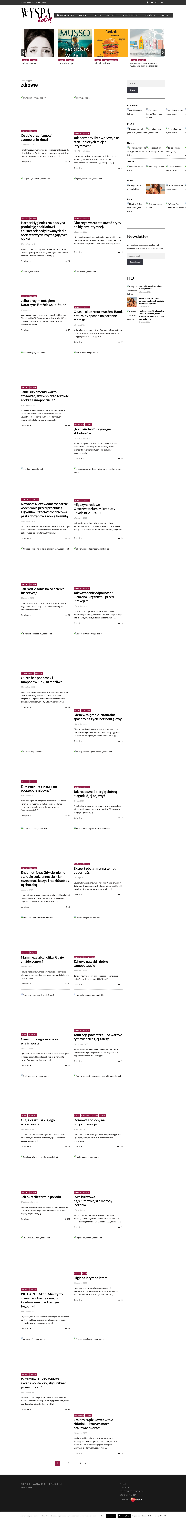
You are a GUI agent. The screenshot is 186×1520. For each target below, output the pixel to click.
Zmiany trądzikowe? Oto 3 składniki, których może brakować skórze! (93, 1424)
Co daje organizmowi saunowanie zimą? (36, 137)
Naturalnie (32, 1034)
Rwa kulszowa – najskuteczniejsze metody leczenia (93, 1201)
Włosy (141, 60)
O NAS (123, 1484)
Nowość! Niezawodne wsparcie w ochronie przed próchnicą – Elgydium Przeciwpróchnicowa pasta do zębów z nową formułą (44, 510)
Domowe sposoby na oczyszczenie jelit (89, 1122)
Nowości (106, 60)
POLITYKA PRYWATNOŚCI (132, 1491)
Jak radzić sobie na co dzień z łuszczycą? (42, 591)
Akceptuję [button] (111, 1516)
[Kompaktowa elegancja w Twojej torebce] (136, 189)
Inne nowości (79, 424)
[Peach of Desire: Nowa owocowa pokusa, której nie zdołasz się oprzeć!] (155, 189)
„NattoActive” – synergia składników (92, 431)
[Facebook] (147, 2)
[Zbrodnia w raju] (175, 132)
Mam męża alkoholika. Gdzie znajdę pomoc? (42, 959)
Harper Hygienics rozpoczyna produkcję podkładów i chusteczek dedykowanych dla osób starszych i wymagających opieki (44, 230)
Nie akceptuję (124, 1516)
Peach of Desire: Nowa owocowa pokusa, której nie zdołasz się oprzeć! (151, 301)
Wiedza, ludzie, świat (74, 60)
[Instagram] (156, 2)
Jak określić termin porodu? (42, 1197)
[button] (23, 52)
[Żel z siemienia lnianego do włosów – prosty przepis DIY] (175, 151)
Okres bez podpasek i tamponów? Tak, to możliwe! (42, 680)
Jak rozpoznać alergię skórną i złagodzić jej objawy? (96, 793)
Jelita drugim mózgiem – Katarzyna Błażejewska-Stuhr (43, 302)
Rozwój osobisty (27, 673)
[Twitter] (152, 2)
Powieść (33, 60)
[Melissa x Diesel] (175, 170)
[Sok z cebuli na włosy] (155, 151)
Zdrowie (33, 131)
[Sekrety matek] (155, 132)
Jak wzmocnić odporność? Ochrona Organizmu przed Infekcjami (94, 597)
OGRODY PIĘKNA (128, 1495)
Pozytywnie (86, 710)
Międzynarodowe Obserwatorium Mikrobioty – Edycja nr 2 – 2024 (96, 508)
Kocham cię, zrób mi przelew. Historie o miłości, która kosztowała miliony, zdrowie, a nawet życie (152, 315)
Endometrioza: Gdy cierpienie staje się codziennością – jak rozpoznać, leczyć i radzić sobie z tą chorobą (45, 878)
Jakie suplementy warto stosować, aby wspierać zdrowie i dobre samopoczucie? (45, 396)
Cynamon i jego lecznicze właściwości (39, 1041)
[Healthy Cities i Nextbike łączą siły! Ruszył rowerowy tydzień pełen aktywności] (136, 207)
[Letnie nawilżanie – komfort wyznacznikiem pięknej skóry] (175, 189)
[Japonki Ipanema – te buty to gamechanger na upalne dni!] (136, 170)
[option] (39, 47)
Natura (24, 1034)
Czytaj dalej (25, 162)
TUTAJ (163, 1516)
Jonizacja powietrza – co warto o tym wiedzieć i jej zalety (98, 1037)
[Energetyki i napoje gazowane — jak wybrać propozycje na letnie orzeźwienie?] (175, 113)
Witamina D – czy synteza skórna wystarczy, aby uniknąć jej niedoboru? (43, 1383)
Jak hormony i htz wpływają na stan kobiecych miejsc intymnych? (97, 142)
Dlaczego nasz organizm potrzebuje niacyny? (39, 788)
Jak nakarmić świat (67, 63)
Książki (25, 60)
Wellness (25, 131)
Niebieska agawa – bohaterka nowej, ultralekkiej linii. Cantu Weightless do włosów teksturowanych (144, 67)
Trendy (130, 161)
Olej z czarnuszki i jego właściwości (38, 1122)
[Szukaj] (162, 2)
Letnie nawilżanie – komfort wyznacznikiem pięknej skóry (108, 64)
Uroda (98, 60)
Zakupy (88, 424)
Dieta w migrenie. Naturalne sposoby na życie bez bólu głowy (98, 717)
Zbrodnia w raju (29, 63)
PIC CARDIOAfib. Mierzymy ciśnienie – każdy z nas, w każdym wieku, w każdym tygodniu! (42, 1300)
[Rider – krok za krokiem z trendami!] (155, 170)
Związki (33, 953)
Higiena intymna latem (90, 1278)
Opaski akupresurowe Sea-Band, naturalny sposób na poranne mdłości (98, 315)
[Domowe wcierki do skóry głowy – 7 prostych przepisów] (136, 151)
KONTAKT (124, 1487)
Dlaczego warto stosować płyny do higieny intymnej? (97, 224)
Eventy (130, 199)
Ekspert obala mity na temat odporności (95, 870)
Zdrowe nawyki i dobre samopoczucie (91, 963)
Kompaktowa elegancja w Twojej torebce (150, 287)
